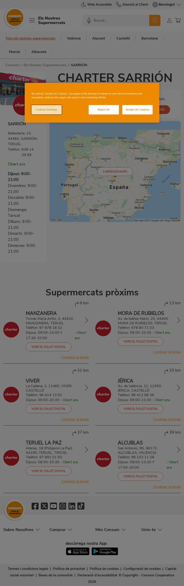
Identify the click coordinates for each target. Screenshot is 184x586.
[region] (92, 103)
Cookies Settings (46, 109)
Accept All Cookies (137, 109)
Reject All (104, 109)
